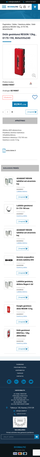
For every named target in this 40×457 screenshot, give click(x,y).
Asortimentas (20, 370)
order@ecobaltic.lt (14, 2)
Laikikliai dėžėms (22, 191)
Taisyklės (20, 373)
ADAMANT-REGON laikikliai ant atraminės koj (26, 181)
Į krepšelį (30, 112)
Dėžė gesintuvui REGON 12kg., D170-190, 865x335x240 (19, 26)
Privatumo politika (20, 367)
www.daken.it (11, 150)
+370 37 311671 (30, 2)
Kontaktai (20, 376)
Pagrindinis (7, 24)
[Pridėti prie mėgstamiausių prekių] (34, 97)
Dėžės (14, 24)
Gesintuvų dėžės (24, 24)
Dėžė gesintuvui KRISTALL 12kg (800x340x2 (23, 333)
